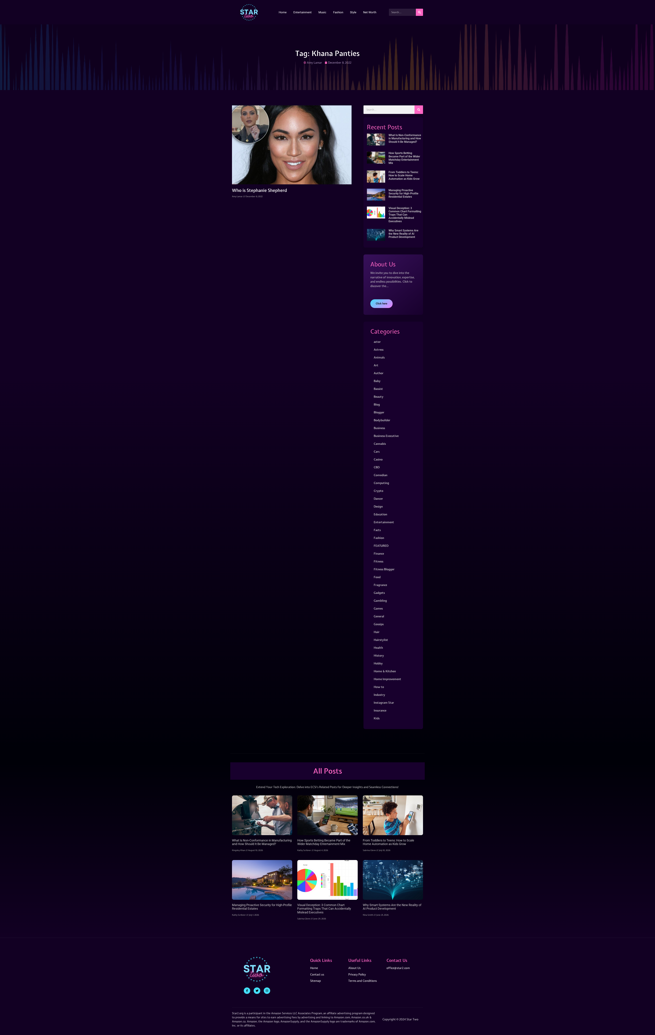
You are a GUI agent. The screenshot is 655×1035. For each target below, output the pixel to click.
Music (322, 12)
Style (353, 12)
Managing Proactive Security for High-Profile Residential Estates (403, 193)
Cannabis (380, 444)
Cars (377, 451)
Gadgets (379, 593)
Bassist (378, 389)
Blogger (379, 412)
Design (378, 506)
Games (378, 608)
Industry (379, 695)
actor (377, 342)
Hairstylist (381, 640)
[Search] (419, 12)
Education (380, 514)
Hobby (378, 663)
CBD (377, 467)
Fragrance (380, 585)
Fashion (338, 12)
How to (379, 687)
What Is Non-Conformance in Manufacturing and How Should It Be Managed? (405, 138)
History (379, 655)
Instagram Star (384, 702)
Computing (381, 483)
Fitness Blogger (384, 569)
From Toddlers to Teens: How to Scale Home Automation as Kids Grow (404, 175)
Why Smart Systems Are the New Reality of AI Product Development (403, 234)
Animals (379, 357)
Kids (377, 718)
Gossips (379, 624)
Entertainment (302, 12)
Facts (377, 530)
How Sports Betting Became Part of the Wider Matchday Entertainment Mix (404, 158)
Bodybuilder (382, 420)
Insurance (380, 710)
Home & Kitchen (385, 671)
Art (376, 365)
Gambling (380, 601)
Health (378, 648)
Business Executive (386, 436)
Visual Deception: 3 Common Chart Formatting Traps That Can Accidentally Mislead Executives (405, 215)
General (379, 616)
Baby (377, 381)
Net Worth (369, 12)
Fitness (378, 561)
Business (379, 428)
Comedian (380, 475)
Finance (379, 553)
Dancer (378, 499)
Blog (377, 404)
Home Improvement (387, 679)
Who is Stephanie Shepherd (259, 190)
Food (377, 577)
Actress (378, 349)
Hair (377, 632)
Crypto (378, 491)
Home (283, 12)
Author (378, 373)
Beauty (378, 397)
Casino (378, 459)
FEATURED (381, 546)
